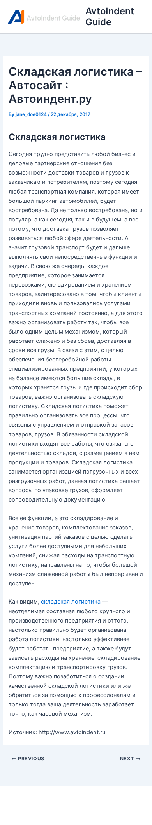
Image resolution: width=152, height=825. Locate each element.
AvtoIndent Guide (109, 16)
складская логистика (71, 601)
